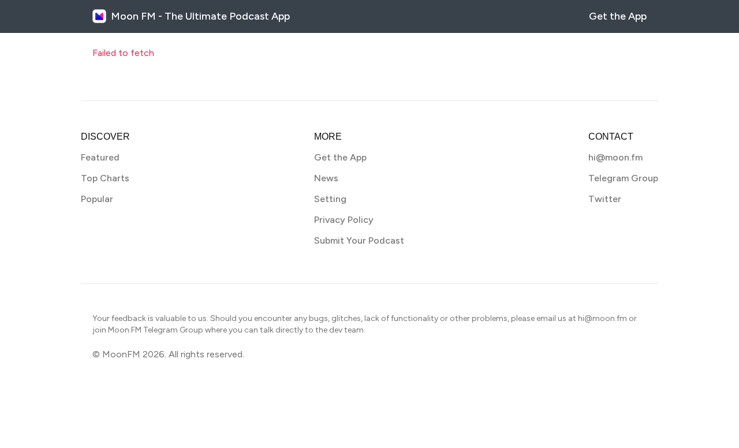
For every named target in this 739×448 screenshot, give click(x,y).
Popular (97, 198)
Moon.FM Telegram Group (155, 330)
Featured (100, 157)
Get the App (618, 16)
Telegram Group (623, 178)
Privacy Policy (344, 219)
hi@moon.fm (615, 157)
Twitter (604, 198)
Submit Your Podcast (359, 240)
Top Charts (105, 178)
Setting (330, 198)
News (326, 178)
